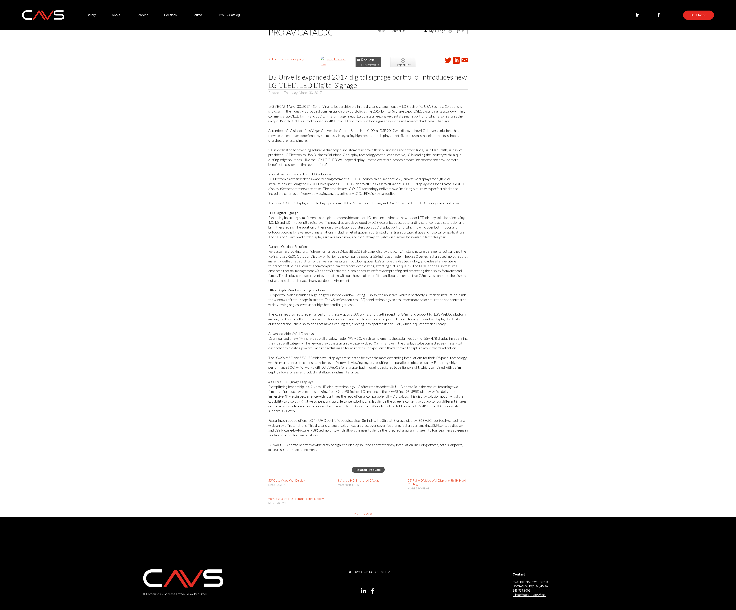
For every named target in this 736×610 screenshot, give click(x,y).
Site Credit (200, 594)
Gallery (91, 15)
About (116, 15)
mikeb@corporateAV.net (529, 594)
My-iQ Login (437, 31)
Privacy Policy (184, 594)
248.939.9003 (521, 590)
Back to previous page (288, 59)
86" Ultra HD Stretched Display (358, 480)
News (381, 30)
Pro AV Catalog (229, 15)
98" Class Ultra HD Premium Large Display (296, 498)
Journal (198, 15)
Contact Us (397, 30)
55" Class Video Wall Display (286, 480)
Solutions (170, 15)
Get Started (698, 15)
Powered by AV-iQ (363, 514)
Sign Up (459, 31)
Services (142, 15)
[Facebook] (658, 15)
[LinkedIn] (637, 15)
